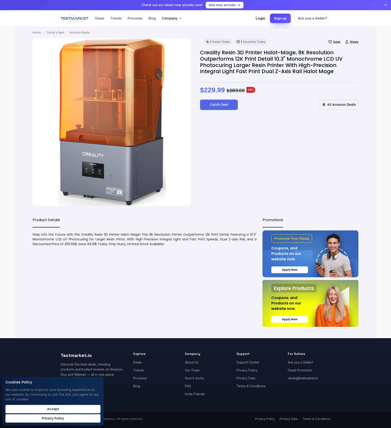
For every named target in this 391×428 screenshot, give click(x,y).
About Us (191, 362)
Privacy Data (245, 378)
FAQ (188, 386)
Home (37, 32)
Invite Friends (195, 394)
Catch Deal (219, 104)
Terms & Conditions (250, 386)
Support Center (248, 362)
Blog (152, 18)
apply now (289, 270)
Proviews (135, 18)
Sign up (280, 18)
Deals (99, 18)
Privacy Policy (246, 370)
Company (170, 18)
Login (260, 18)
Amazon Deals (79, 32)
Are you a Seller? (312, 18)
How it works (194, 378)
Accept (53, 409)
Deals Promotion (300, 370)
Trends (116, 18)
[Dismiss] (385, 5)
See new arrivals (222, 5)
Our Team (192, 370)
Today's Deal (55, 32)
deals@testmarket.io (303, 378)
